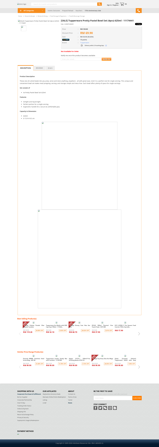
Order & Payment (23, 409)
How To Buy (21, 403)
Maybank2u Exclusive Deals (51, 394)
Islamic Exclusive (54, 11)
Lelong (45, 400)
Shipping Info (21, 412)
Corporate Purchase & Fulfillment (29, 394)
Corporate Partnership (24, 400)
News (70, 403)
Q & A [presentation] (50, 68)
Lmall (44, 403)
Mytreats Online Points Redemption (54, 397)
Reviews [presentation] (39, 68)
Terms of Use (72, 397)
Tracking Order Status (24, 406)
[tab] (25, 68)
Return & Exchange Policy (25, 414)
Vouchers (79, 11)
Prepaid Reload (67, 11)
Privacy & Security (23, 417)
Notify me (106, 59)
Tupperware (84, 43)
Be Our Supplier (22, 397)
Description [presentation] (25, 68)
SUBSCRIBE (137, 398)
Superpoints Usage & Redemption (28, 420)
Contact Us (71, 394)
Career (70, 400)
